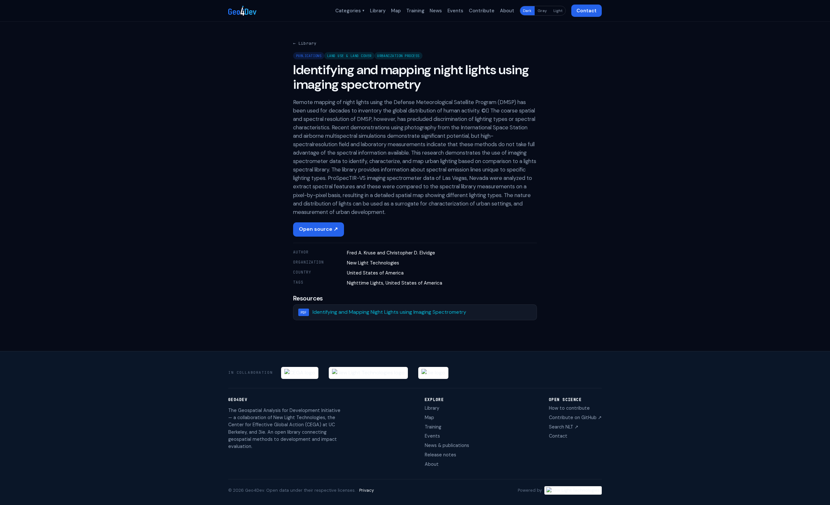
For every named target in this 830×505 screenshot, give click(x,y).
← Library (304, 43)
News (436, 10)
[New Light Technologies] (368, 373)
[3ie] (433, 373)
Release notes (440, 455)
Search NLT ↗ (563, 427)
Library (377, 10)
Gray (542, 10)
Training (415, 10)
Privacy (366, 490)
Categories (349, 10)
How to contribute (569, 408)
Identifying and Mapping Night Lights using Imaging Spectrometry (389, 312)
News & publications (447, 445)
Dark (527, 10)
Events (455, 10)
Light (558, 10)
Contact (586, 10)
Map (396, 10)
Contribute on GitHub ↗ (575, 417)
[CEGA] (299, 373)
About (507, 10)
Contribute (481, 10)
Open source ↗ (318, 229)
